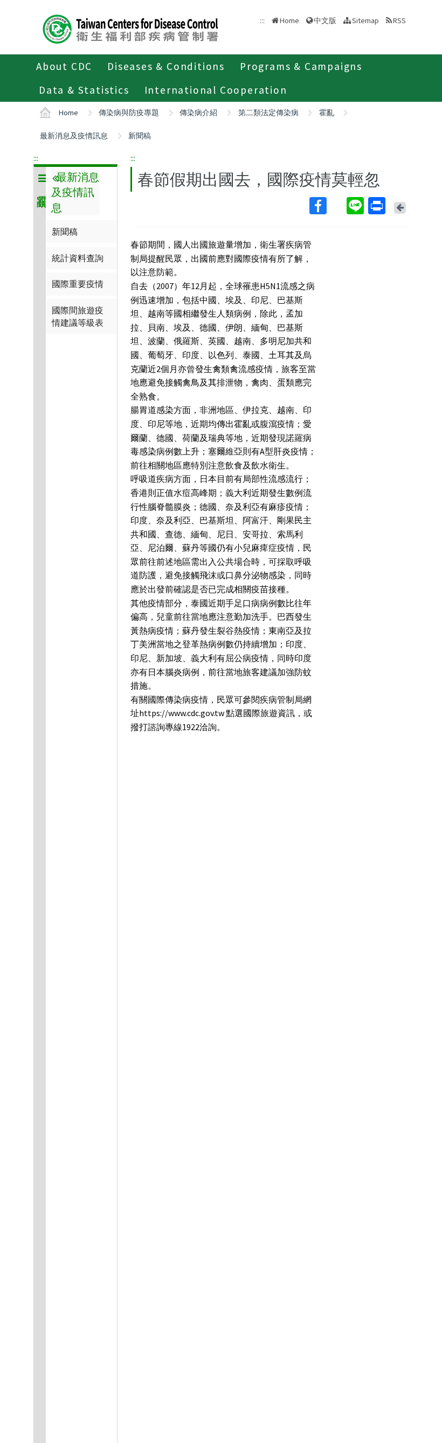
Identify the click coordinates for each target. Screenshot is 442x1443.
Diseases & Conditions (166, 66)
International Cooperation (215, 89)
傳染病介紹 (198, 112)
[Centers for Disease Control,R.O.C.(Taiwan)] (130, 27)
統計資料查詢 (77, 258)
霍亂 (326, 112)
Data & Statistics (84, 89)
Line (356, 205)
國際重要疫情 (77, 283)
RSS (399, 20)
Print (378, 205)
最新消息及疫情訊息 (74, 136)
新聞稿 (139, 136)
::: (35, 157)
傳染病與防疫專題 (129, 112)
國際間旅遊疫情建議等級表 (77, 316)
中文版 (325, 19)
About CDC (64, 66)
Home (289, 20)
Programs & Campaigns (301, 66)
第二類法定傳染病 (268, 112)
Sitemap (365, 20)
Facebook (327, 205)
